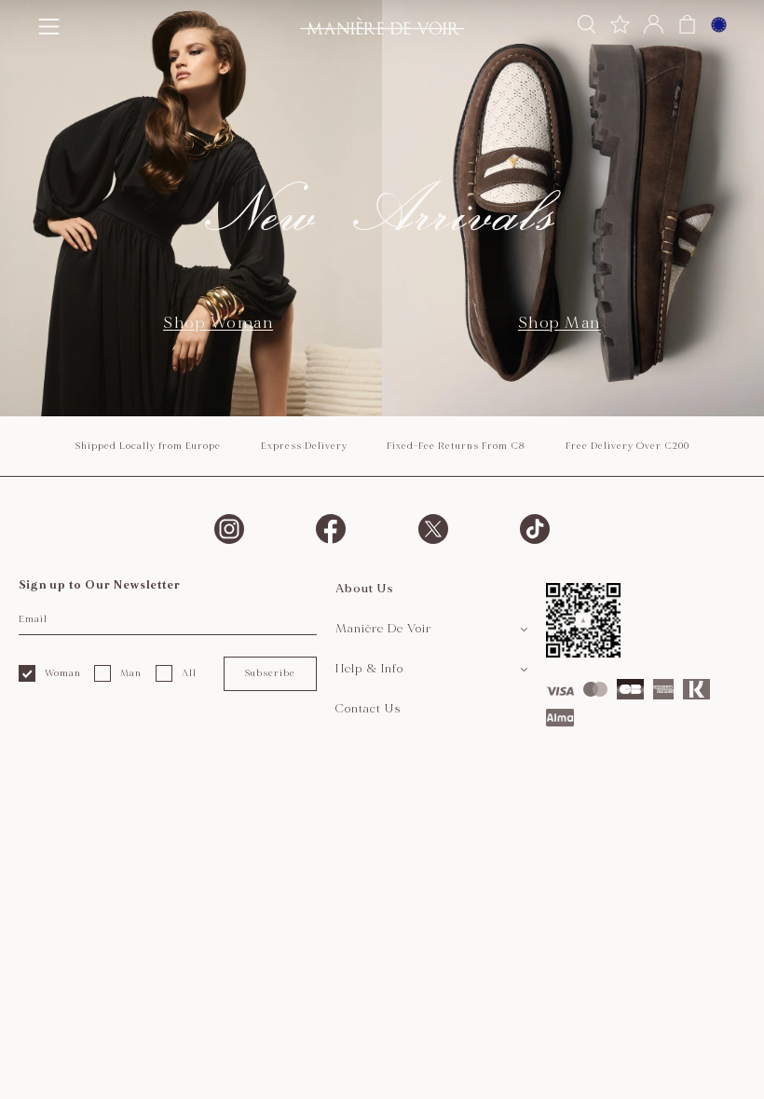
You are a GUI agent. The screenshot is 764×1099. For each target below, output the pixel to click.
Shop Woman (218, 322)
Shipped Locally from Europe (148, 446)
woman (63, 673)
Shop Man (559, 322)
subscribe (269, 673)
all (189, 673)
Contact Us (368, 708)
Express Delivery (304, 446)
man (131, 673)
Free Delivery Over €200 (627, 446)
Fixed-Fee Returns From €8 (456, 446)
